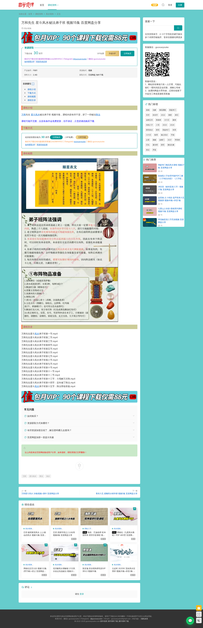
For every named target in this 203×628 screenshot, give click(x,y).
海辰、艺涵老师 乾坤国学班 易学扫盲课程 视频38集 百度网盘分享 (94, 534)
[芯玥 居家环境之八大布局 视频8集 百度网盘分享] (64, 516)
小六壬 (148, 135)
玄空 (147, 115)
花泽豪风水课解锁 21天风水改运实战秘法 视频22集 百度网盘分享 (64, 570)
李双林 (177, 140)
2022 (163, 115)
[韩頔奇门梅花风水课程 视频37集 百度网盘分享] (150, 167)
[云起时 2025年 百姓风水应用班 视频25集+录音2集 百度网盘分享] (123, 553)
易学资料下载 (124, 621)
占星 (147, 140)
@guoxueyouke (80, 59)
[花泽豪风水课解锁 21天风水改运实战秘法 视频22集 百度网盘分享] (64, 553)
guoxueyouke (80, 141)
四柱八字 (88, 529)
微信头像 (171, 145)
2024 (172, 125)
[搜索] (163, 5)
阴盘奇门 (172, 110)
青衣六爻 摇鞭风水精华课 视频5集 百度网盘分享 (116, 493)
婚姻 (154, 140)
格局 (156, 135)
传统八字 (149, 125)
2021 (170, 140)
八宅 (157, 125)
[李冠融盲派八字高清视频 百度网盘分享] (150, 222)
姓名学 (155, 115)
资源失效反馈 (41, 61)
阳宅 (157, 130)
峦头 (147, 145)
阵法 (98, 114)
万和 (23, 114)
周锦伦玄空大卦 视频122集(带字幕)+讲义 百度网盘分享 (35, 570)
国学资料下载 (113, 621)
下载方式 (31, 93)
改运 (147, 150)
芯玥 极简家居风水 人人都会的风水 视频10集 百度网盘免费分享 (34, 534)
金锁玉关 (149, 120)
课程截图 (31, 96)
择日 (176, 115)
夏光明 (155, 145)
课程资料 (52, 5)
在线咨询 (190, 621)
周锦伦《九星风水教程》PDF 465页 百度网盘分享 (123, 534)
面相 (147, 110)
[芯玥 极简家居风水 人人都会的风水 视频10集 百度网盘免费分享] (35, 516)
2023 (165, 125)
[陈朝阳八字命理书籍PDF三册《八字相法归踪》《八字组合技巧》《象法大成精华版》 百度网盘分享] (150, 178)
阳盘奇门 (166, 130)
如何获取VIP (29, 61)
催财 (170, 115)
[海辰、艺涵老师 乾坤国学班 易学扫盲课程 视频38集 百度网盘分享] (94, 516)
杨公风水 (164, 135)
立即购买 (127, 53)
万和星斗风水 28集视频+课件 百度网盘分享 (40, 493)
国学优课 (103, 621)
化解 (154, 110)
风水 (37, 333)
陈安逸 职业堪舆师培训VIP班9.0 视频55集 (94, 569)
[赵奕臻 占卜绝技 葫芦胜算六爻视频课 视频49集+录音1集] (150, 200)
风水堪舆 (27, 28)
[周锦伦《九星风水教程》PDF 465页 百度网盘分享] (123, 516)
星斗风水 (35, 114)
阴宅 (162, 145)
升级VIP (112, 53)
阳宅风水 (149, 130)
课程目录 (31, 100)
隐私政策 (144, 619)
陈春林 (158, 120)
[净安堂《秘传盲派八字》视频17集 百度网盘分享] (150, 189)
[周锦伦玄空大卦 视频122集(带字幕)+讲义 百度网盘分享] (35, 553)
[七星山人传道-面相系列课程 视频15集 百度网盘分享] (150, 211)
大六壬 (166, 120)
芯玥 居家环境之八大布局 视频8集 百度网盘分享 (64, 533)
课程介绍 (31, 89)
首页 (42, 5)
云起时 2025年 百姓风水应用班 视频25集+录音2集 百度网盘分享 (123, 570)
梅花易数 (162, 110)
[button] (33, 84)
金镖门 (161, 140)
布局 (174, 130)
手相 (172, 135)
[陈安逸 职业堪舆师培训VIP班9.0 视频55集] (94, 553)
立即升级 (82, 137)
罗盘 (154, 150)
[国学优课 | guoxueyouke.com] (26, 5)
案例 (174, 120)
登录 (82, 594)
